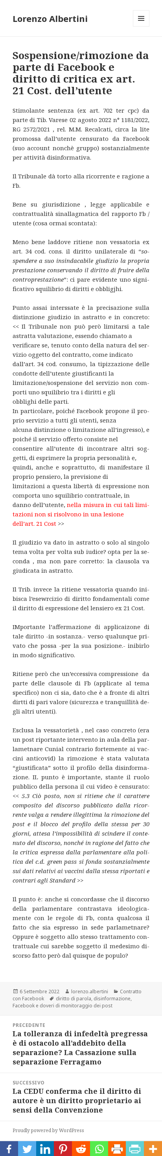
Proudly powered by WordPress (48, 1130)
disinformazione (112, 998)
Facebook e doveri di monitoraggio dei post (62, 1005)
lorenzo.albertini (89, 991)
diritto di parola (73, 998)
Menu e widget (141, 26)
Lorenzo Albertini (50, 18)
